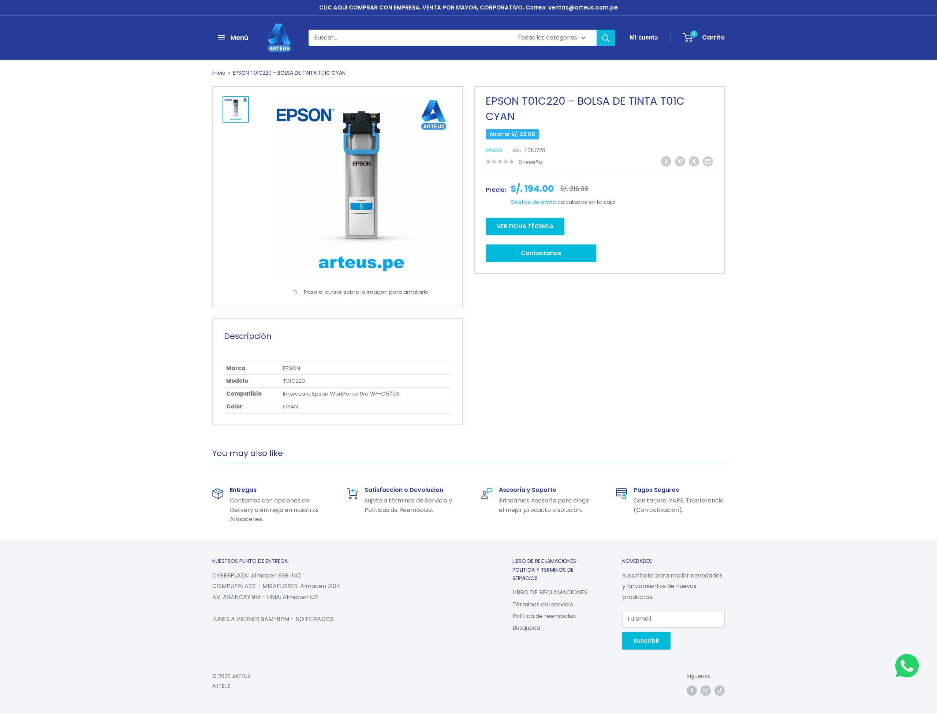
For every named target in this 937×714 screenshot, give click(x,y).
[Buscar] (606, 38)
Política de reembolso (544, 616)
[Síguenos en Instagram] (706, 690)
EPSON (494, 150)
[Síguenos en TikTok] (719, 690)
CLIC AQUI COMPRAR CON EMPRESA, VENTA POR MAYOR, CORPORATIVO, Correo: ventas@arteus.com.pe (468, 7)
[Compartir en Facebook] (666, 161)
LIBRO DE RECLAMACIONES (549, 592)
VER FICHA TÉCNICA (525, 226)
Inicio (218, 72)
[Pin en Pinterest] (680, 161)
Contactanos (541, 252)
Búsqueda (526, 628)
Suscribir (646, 640)
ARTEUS (221, 685)
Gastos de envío (533, 202)
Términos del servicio (542, 604)
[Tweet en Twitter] (694, 161)
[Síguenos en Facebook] (692, 690)
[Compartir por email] (708, 161)
